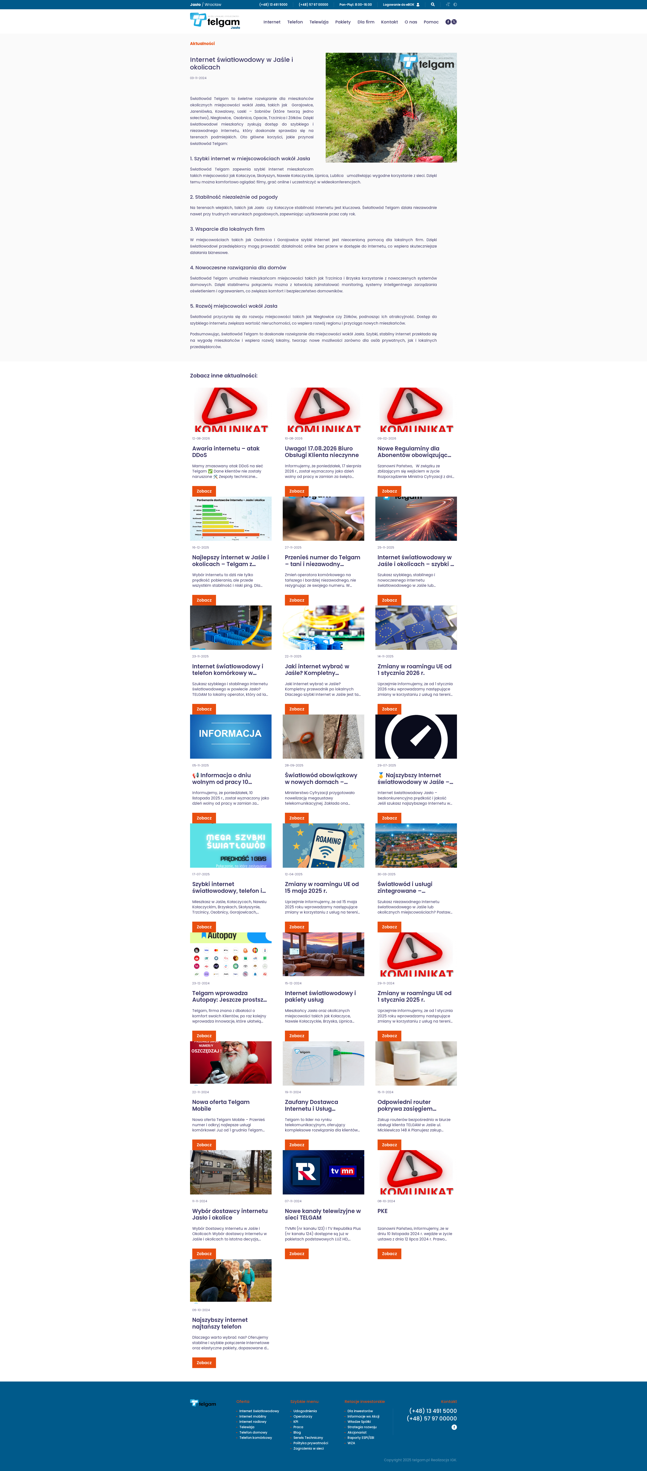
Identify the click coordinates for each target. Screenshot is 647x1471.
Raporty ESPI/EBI (361, 1437)
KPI (296, 1421)
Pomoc (431, 22)
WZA (351, 1443)
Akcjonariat (357, 1432)
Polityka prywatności (311, 1443)
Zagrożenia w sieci (309, 1448)
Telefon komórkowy (255, 1437)
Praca (298, 1427)
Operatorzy (303, 1416)
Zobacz (204, 491)
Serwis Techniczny (308, 1437)
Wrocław (213, 4)
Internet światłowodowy (259, 1411)
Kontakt (389, 22)
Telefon (295, 22)
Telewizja (319, 22)
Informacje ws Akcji (363, 1416)
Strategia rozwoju (362, 1427)
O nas (411, 22)
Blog (297, 1432)
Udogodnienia (305, 1411)
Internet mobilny (252, 1416)
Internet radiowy (253, 1421)
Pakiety (343, 22)
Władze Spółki (359, 1421)
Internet (272, 22)
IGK (453, 1460)
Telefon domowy (253, 1432)
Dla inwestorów (360, 1411)
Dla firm (366, 22)
